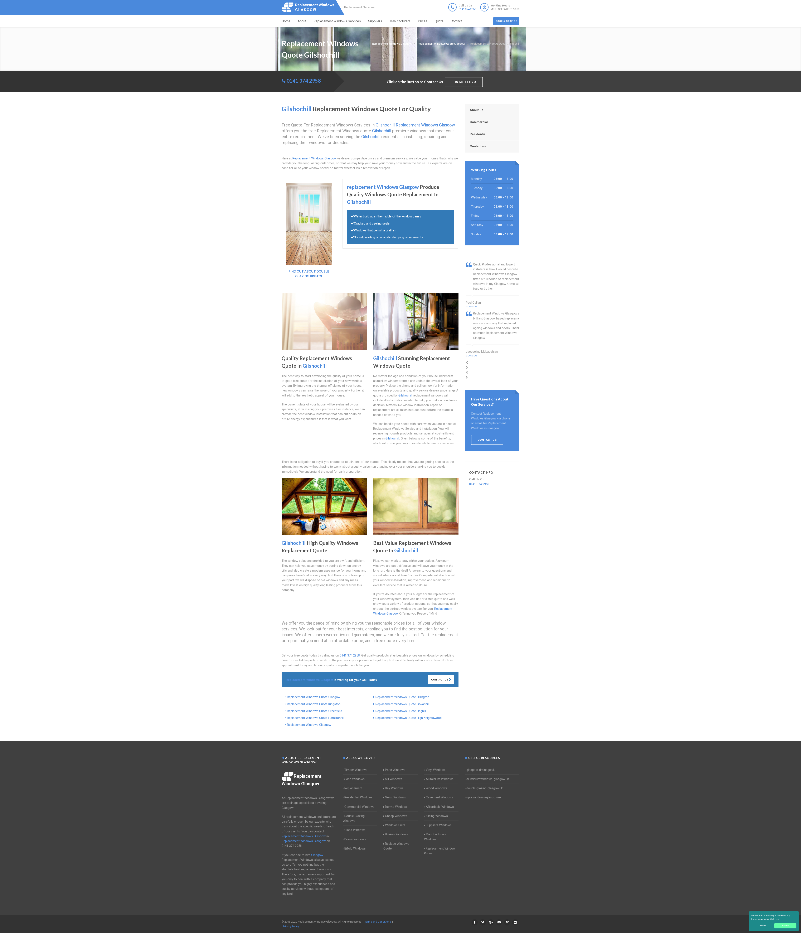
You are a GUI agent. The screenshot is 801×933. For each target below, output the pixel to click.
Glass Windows (354, 830)
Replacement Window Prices (439, 851)
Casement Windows (439, 797)
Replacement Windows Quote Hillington (402, 697)
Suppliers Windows (439, 825)
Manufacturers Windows (435, 836)
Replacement (353, 788)
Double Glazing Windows (354, 818)
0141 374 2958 (467, 9)
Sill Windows (393, 779)
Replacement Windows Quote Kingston (313, 704)
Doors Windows (355, 839)
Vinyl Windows (436, 770)
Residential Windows (358, 797)
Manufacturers (400, 21)
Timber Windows (355, 770)
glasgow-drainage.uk (480, 770)
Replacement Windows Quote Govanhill (402, 704)
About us (476, 110)
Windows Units (395, 825)
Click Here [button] (775, 919)
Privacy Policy (291, 926)
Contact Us (440, 679)
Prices (422, 21)
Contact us (478, 146)
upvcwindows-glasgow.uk (483, 797)
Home (286, 21)
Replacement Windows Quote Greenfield (314, 711)
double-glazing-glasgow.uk (484, 788)
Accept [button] (785, 925)
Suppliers (375, 21)
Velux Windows (395, 797)
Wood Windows (436, 788)
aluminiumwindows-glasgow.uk (487, 779)
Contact (456, 21)
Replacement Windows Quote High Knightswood (408, 718)
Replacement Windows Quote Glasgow (313, 697)
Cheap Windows (396, 816)
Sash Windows (354, 779)
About (302, 21)
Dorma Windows (396, 807)
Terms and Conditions (378, 921)
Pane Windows (395, 770)
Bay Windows (394, 788)
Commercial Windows (359, 807)
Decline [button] (762, 925)
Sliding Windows (437, 816)
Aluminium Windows (439, 779)
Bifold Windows (355, 848)
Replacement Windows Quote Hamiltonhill (315, 718)
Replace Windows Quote (396, 846)
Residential (478, 134)
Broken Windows (396, 834)
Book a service (506, 21)
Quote (439, 21)
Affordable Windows (440, 807)
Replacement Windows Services (337, 21)
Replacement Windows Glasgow (309, 725)
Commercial (479, 122)
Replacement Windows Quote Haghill (400, 711)
